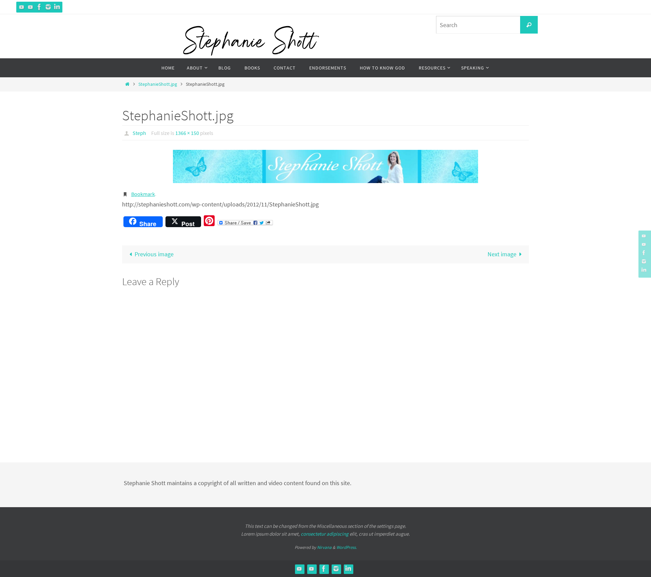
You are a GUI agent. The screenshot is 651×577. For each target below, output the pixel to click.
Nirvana (324, 547)
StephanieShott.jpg (157, 84)
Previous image (154, 254)
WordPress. (346, 547)
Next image (502, 254)
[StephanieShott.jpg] (325, 166)
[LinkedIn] (57, 7)
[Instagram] (48, 7)
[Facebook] (39, 7)
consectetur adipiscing (325, 534)
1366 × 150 (187, 133)
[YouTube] (21, 7)
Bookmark (143, 194)
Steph (139, 133)
